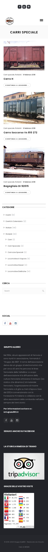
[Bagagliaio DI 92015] (24, 161)
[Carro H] (24, 55)
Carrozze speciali (15, 252)
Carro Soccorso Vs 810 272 (20, 132)
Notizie (9, 227)
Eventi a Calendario (14, 221)
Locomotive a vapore (17, 258)
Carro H (8, 78)
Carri (10, 239)
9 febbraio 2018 (29, 75)
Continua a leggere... (17, 85)
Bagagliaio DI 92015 (16, 186)
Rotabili (18, 75)
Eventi (8, 215)
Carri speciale (9, 75)
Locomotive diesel (16, 265)
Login (25, 12)
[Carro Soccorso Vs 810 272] (24, 108)
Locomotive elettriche (17, 271)
